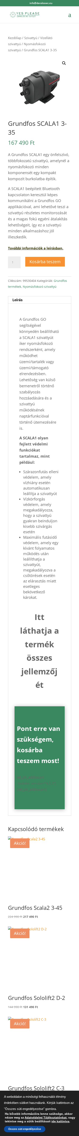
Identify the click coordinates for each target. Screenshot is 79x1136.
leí (48, 248)
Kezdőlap (14, 38)
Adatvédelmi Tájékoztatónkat (46, 1117)
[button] (64, 63)
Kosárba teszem (45, 261)
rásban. (57, 248)
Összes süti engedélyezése (24, 1129)
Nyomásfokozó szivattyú (39, 287)
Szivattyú (30, 38)
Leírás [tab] (17, 300)
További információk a (27, 248)
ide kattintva (60, 1121)
